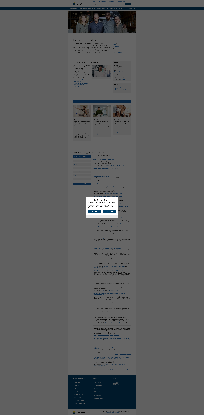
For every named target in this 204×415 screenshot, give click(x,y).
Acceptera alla (94, 211)
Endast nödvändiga (109, 211)
